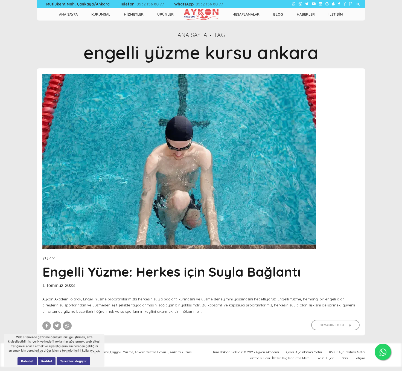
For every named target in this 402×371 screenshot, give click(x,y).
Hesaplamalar (246, 14)
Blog (278, 14)
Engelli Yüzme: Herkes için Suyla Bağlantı (171, 271)
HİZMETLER (134, 14)
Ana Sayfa (192, 34)
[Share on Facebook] (46, 325)
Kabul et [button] (27, 361)
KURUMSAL (100, 14)
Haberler (306, 14)
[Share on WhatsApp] (67, 325)
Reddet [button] (46, 361)
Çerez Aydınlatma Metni (304, 352)
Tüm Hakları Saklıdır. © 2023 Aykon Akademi (245, 352)
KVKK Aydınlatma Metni (347, 352)
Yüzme (50, 258)
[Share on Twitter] (57, 325)
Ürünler (165, 14)
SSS (345, 358)
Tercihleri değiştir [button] (73, 361)
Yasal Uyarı (325, 358)
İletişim (335, 14)
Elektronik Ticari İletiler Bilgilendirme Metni (278, 358)
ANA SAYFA (68, 14)
